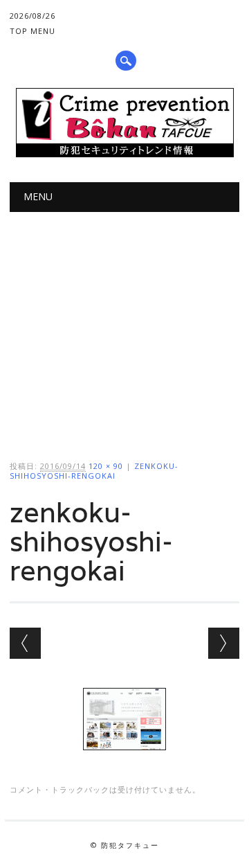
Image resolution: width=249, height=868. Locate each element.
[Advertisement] (124, 324)
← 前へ (25, 643)
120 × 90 (106, 466)
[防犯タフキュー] (125, 153)
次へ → (223, 643)
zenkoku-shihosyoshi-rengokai (94, 471)
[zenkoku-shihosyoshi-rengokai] (124, 763)
